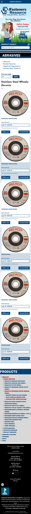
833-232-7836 (23, 26)
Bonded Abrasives (9, 379)
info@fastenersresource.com (15, 453)
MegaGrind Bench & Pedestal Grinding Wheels (17, 410)
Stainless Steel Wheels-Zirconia (16, 399)
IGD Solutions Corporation (23, 512)
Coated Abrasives (9, 428)
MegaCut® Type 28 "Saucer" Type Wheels (17, 407)
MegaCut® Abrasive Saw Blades (15, 381)
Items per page (6, 74)
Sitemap (15, 480)
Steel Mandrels (10, 423)
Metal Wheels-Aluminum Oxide (15, 397)
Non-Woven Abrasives (10, 430)
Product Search (8, 44)
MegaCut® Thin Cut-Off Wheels (14, 405)
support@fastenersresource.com (23, 29)
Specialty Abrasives (9, 432)
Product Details (24, 132)
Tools (4, 440)
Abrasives (5, 377)
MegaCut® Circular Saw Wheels (15, 383)
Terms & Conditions (15, 479)
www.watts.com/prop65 (19, 508)
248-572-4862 (15, 448)
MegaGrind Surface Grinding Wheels (16, 417)
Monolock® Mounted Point (13, 419)
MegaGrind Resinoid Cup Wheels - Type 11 (18, 413)
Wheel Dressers (10, 425)
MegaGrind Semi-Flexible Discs (14, 415)
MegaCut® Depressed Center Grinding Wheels (17, 392)
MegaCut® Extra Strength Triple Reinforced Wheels (15, 402)
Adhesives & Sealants (9, 434)
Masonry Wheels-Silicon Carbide (16, 395)
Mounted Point (9, 421)
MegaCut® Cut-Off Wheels (13, 385)
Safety (4, 438)
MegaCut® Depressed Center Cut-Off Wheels (16, 388)
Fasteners (5, 436)
